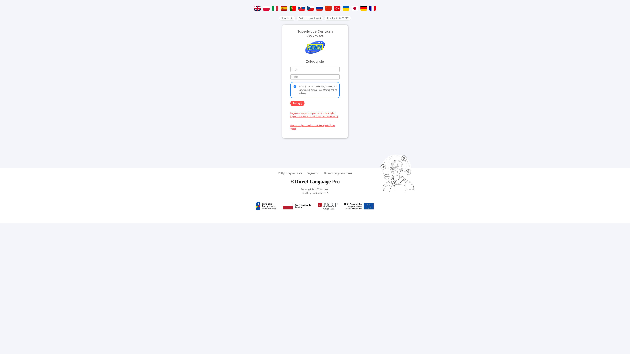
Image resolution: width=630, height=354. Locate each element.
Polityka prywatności (310, 18)
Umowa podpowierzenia (338, 173)
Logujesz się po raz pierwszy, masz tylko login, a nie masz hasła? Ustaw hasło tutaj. (314, 114)
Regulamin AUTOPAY (337, 18)
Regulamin (287, 18)
